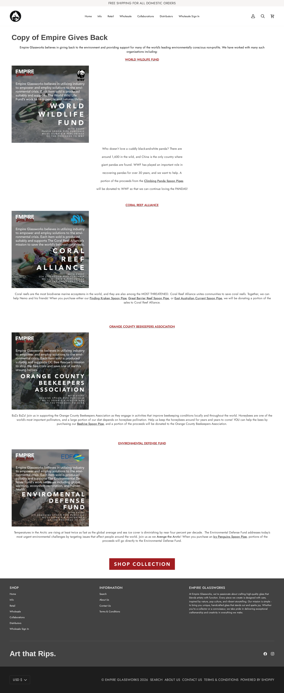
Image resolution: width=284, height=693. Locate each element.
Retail (12, 606)
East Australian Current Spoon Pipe (198, 298)
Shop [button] (14, 587)
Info (12, 600)
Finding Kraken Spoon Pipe (108, 298)
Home (13, 594)
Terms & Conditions (109, 611)
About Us (104, 600)
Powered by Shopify (257, 679)
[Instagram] (272, 654)
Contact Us (105, 606)
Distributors (15, 623)
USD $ (17, 679)
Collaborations (17, 617)
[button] (100, 16)
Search (103, 594)
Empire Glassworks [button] (207, 587)
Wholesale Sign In (19, 629)
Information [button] (111, 587)
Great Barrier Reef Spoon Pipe (148, 298)
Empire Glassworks (122, 679)
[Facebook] (265, 654)
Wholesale (15, 611)
